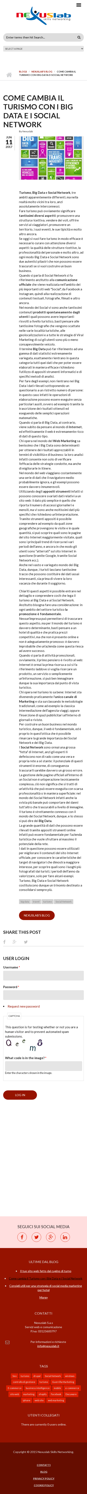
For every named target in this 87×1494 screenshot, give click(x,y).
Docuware (71, 1394)
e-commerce (72, 1388)
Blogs (23, 71)
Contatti (44, 1465)
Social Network (64, 901)
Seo (14, 1376)
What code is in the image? (25, 1058)
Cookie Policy (44, 1485)
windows (70, 1376)
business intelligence (38, 1388)
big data (25, 901)
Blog (43, 1472)
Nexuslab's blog (41, 71)
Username (11, 967)
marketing (28, 1394)
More (42, 1297)
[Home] (43, 18)
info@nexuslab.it (48, 1346)
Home (9, 75)
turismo (47, 901)
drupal (37, 1376)
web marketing (56, 1400)
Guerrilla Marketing (63, 1382)
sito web (14, 1394)
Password (11, 987)
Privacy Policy (43, 1478)
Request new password (24, 1006)
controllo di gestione (24, 1382)
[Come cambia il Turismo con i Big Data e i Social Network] (51, 158)
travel (36, 901)
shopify (43, 1394)
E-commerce (15, 1388)
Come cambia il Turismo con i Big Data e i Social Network (45, 1278)
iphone (26, 1400)
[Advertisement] (43, 1158)
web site (39, 1400)
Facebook (56, 1394)
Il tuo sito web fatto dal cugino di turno (45, 1271)
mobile (57, 1388)
